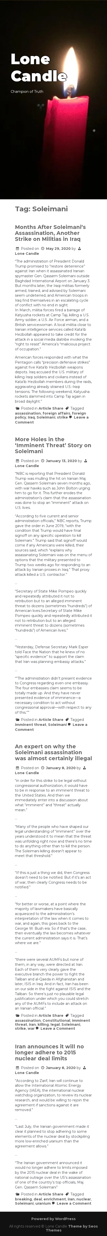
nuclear (83, 1199)
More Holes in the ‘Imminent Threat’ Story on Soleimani (53, 445)
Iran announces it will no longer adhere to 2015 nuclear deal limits (49, 1052)
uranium (43, 1203)
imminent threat (30, 724)
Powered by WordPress (53, 1219)
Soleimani (46, 417)
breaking (23, 1199)
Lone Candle (27, 253)
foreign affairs (56, 413)
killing (43, 1024)
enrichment (55, 1199)
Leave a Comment (57, 1028)
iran (32, 1024)
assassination (28, 413)
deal (38, 1199)
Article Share (51, 408)
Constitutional (56, 1020)
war (31, 1028)
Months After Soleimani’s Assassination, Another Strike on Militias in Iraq (50, 233)
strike (62, 417)
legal (55, 1024)
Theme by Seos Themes (72, 1228)
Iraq (31, 417)
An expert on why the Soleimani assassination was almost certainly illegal (53, 752)
